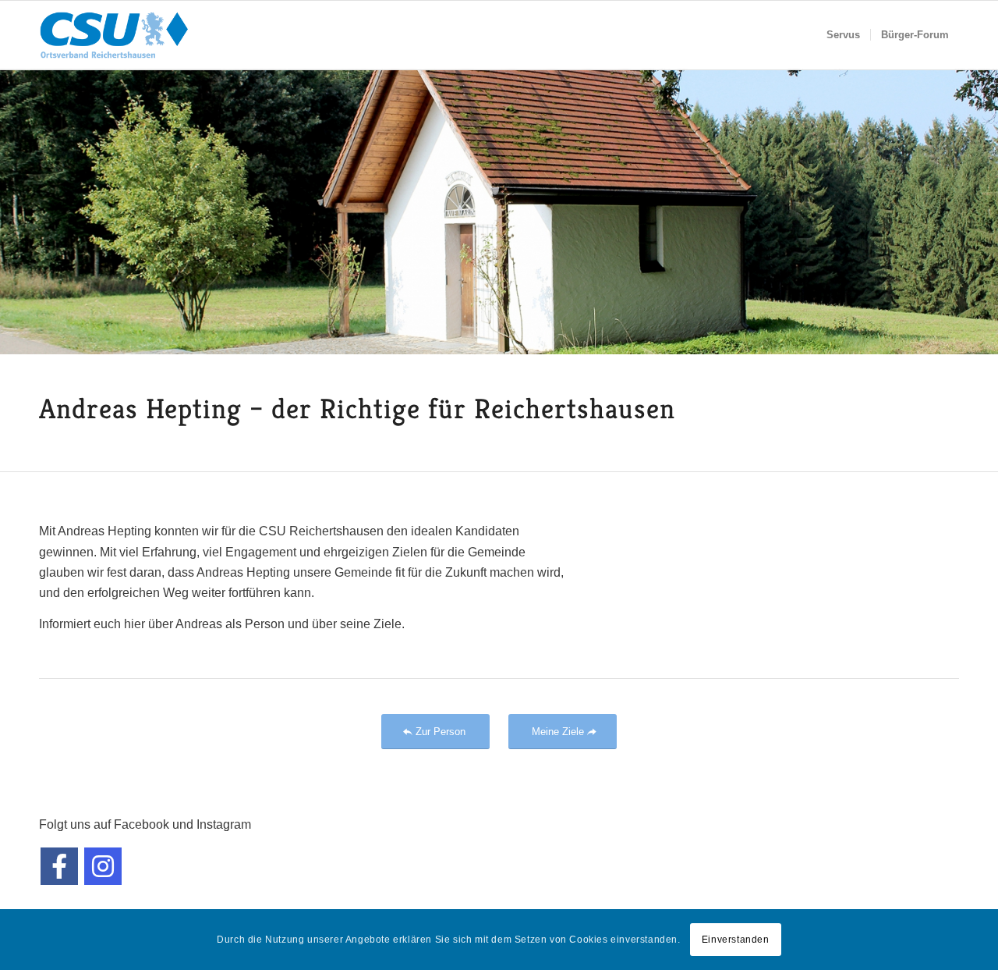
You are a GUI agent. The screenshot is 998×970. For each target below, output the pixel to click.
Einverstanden (736, 939)
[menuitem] (843, 35)
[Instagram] (103, 866)
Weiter (984, 211)
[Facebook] (59, 866)
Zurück (13, 211)
